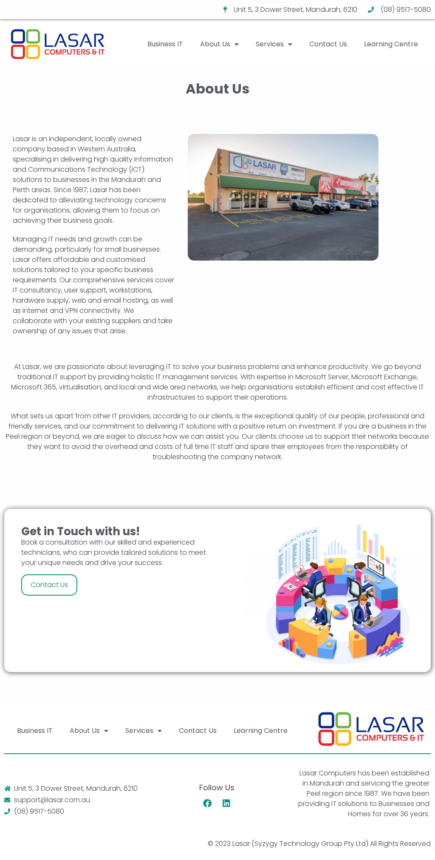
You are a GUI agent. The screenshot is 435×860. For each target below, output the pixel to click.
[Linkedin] (226, 803)
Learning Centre (391, 44)
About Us (215, 44)
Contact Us (328, 44)
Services (270, 44)
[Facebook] (207, 803)
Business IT (165, 44)
